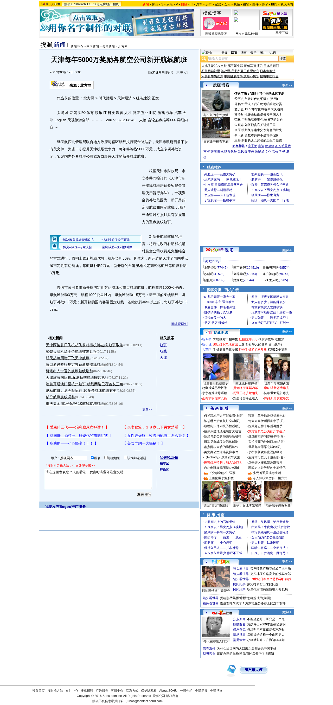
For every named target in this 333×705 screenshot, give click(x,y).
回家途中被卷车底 (215, 141)
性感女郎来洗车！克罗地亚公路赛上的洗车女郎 (253, 603)
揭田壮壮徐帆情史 (215, 384)
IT (191, 4)
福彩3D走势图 (277, 349)
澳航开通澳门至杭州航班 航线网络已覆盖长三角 (84, 384)
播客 (246, 4)
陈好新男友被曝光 (276, 398)
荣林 (237, 119)
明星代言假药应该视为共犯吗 (267, 589)
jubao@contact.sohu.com (145, 701)
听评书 (207, 339)
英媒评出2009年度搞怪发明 (266, 624)
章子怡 (252, 146)
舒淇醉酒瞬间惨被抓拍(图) (266, 436)
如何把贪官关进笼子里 (260, 125)
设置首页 (38, 691)
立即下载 (282, 32)
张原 (237, 130)
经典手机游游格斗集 (253, 349)
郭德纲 (269, 146)
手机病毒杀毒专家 (225, 349)
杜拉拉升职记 (248, 339)
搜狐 (67, 4)
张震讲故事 (266, 339)
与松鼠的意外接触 (215, 115)
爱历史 (239, 99)
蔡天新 (239, 135)
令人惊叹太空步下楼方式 (270, 478)
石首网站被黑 (210, 71)
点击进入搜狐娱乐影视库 (265, 462)
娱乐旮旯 (239, 629)
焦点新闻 (239, 619)
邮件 (255, 4)
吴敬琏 (232, 151)
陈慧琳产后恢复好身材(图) (222, 421)
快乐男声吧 (270, 268)
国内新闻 (92, 46)
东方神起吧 (270, 274)
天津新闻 (108, 46)
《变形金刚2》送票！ (224, 473)
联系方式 (132, 691)
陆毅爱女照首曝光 (276, 393)
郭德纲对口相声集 (225, 339)
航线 (163, 351)
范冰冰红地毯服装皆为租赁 (222, 431)
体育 (155, 4)
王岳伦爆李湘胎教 (221, 478)
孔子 (282, 151)
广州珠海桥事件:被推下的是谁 (262, 119)
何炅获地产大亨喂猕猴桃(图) (224, 416)
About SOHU (168, 691)
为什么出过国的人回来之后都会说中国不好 (246, 648)
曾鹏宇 (239, 104)
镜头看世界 (241, 569)
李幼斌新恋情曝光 (276, 388)
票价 (275, 151)
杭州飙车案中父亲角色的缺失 (261, 130)
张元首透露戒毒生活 (267, 473)
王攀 (237, 140)
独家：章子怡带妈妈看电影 (267, 416)
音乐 (253, 53)
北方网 (122, 46)
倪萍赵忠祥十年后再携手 (265, 426)
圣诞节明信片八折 (214, 398)
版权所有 (172, 696)
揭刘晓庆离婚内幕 (245, 388)
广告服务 (102, 691)
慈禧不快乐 (251, 76)
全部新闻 (201, 691)
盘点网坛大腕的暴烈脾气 (221, 447)
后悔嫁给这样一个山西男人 (266, 635)
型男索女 (239, 640)
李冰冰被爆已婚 (246, 384)
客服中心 (117, 691)
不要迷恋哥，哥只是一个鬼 (266, 619)
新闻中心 (77, 46)
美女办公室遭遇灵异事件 (221, 452)
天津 (163, 357)
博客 (265, 4)
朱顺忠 (239, 125)
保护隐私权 (149, 691)
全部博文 (216, 691)
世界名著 (245, 344)
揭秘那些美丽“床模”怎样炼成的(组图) (245, 598)
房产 (209, 4)
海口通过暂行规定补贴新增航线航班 (75, 364)
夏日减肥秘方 (249, 71)
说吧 (273, 53)
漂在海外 (209, 648)
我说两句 (286, 4)
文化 (268, 151)
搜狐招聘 (87, 691)
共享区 (207, 349)
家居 (218, 4)
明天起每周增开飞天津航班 (67, 358)
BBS (274, 4)
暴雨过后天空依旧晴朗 (258, 654)
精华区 (164, 463)
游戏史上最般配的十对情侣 (267, 468)
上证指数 (210, 268)
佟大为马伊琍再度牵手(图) (266, 421)
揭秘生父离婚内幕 (276, 384)
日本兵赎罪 (271, 66)
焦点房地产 (104, 4)
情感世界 (239, 635)
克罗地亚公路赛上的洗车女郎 (270, 574)
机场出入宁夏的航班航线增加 (69, 371)
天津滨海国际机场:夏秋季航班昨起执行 (77, 377)
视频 (237, 4)
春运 (261, 146)
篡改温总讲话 (230, 71)
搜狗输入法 (55, 691)
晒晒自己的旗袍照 (229, 654)
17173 (91, 4)
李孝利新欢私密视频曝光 (265, 452)
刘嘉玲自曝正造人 (245, 398)
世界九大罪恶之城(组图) (264, 447)
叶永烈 (222, 151)
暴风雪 (242, 151)
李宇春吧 (239, 268)
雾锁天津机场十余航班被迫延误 (71, 351)
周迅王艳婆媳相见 (245, 393)
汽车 (199, 4)
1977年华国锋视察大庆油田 (264, 109)
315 (278, 146)
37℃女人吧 (271, 280)
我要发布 (52, 506)
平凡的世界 (259, 344)
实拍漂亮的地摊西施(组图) (266, 442)
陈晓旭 (259, 151)
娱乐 (169, 4)
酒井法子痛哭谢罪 (278, 505)
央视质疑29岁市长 (214, 66)
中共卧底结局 (233, 76)
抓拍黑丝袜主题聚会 (216, 591)
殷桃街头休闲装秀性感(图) (222, 426)
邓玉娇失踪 (235, 66)
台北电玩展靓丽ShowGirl (221, 468)
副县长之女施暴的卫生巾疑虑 (261, 140)
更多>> (147, 409)
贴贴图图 (239, 624)
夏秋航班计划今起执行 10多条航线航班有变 (81, 390)
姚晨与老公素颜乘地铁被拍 (222, 436)
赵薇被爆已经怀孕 (214, 388)
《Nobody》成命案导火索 (222, 457)
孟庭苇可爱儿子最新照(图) (266, 457)
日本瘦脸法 (268, 71)
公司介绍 (186, 691)
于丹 (251, 151)
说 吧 (229, 250)
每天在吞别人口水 (215, 641)
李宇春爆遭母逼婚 (214, 393)
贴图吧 (208, 280)
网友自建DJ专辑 (246, 34)
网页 (234, 53)
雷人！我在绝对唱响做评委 (263, 104)
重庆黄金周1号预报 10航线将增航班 (75, 403)
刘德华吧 (239, 274)
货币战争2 (275, 344)
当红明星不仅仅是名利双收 (266, 629)
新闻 (224, 53)
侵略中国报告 (269, 76)
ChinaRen (78, 4)
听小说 (207, 344)
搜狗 (116, 4)
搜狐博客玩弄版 (216, 34)
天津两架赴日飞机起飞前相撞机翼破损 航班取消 (84, 345)
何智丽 (212, 151)
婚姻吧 (238, 280)
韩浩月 (239, 114)
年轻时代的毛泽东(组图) (261, 99)
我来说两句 (157, 72)
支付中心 (72, 691)
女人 (227, 4)
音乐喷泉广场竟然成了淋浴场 (270, 569)
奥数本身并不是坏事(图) (261, 135)
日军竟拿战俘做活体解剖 (221, 442)
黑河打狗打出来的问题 (262, 584)
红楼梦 (279, 339)
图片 (263, 53)
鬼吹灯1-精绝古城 (225, 344)
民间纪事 (239, 584)
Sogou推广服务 (73, 506)
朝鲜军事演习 (253, 66)
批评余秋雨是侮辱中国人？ (263, 114)
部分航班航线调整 (60, 397)
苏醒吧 (208, 274)
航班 (163, 345)
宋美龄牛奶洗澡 (212, 76)
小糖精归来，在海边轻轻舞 (266, 640)
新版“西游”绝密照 (216, 505)
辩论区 (164, 469)
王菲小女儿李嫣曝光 (247, 505)
